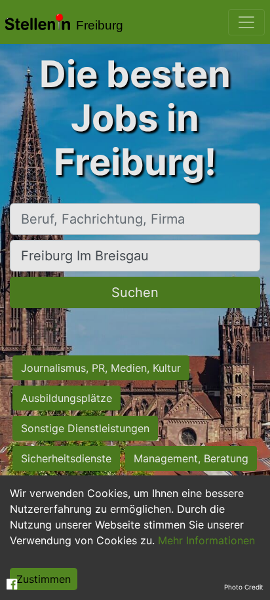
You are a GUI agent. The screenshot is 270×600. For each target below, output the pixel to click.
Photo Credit (243, 587)
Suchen (135, 292)
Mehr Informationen (206, 540)
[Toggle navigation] (246, 22)
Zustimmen (43, 579)
